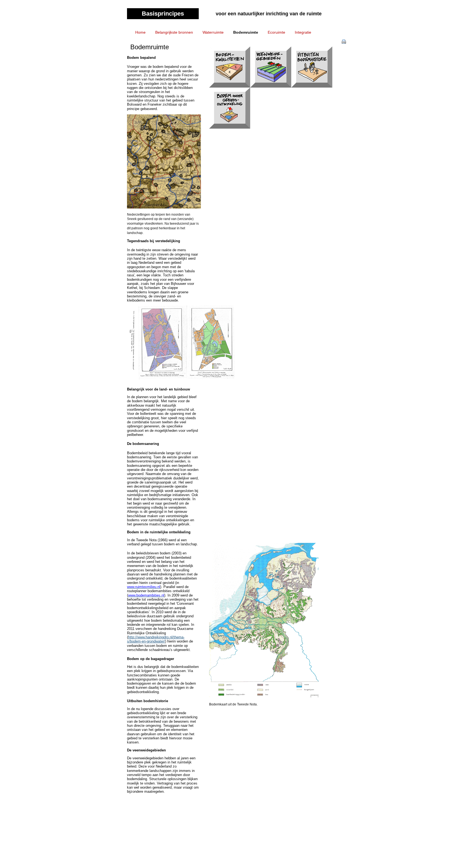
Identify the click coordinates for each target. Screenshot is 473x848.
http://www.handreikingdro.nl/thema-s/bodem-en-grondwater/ (155, 639)
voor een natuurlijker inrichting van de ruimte (269, 13)
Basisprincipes (163, 13)
